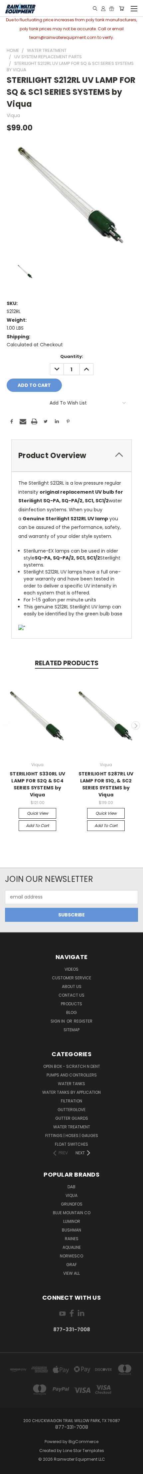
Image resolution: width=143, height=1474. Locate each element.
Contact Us (71, 995)
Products (71, 1004)
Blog (71, 1012)
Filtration (71, 1101)
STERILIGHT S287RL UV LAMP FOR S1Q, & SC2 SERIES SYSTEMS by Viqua (106, 784)
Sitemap (71, 1030)
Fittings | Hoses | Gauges (71, 1135)
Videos (71, 969)
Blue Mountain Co (71, 1213)
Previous (7, 725)
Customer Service (71, 978)
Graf (71, 1264)
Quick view (37, 813)
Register (83, 1021)
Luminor (71, 1221)
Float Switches (71, 1144)
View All (71, 1273)
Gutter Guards (71, 1118)
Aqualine (72, 1247)
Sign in (58, 1021)
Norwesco (71, 1256)
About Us (71, 986)
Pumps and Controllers (72, 1075)
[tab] (71, 455)
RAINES (71, 1238)
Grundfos (71, 1204)
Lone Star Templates (83, 1450)
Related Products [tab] (66, 663)
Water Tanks (71, 1083)
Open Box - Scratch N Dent (71, 1066)
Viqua (71, 1195)
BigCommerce (83, 1441)
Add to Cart (37, 825)
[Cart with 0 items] (121, 8)
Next (135, 725)
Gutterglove (71, 1109)
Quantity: (71, 356)
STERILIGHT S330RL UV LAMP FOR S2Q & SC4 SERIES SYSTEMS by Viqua (37, 784)
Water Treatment (71, 1127)
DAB (71, 1187)
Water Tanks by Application (71, 1092)
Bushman (71, 1230)
